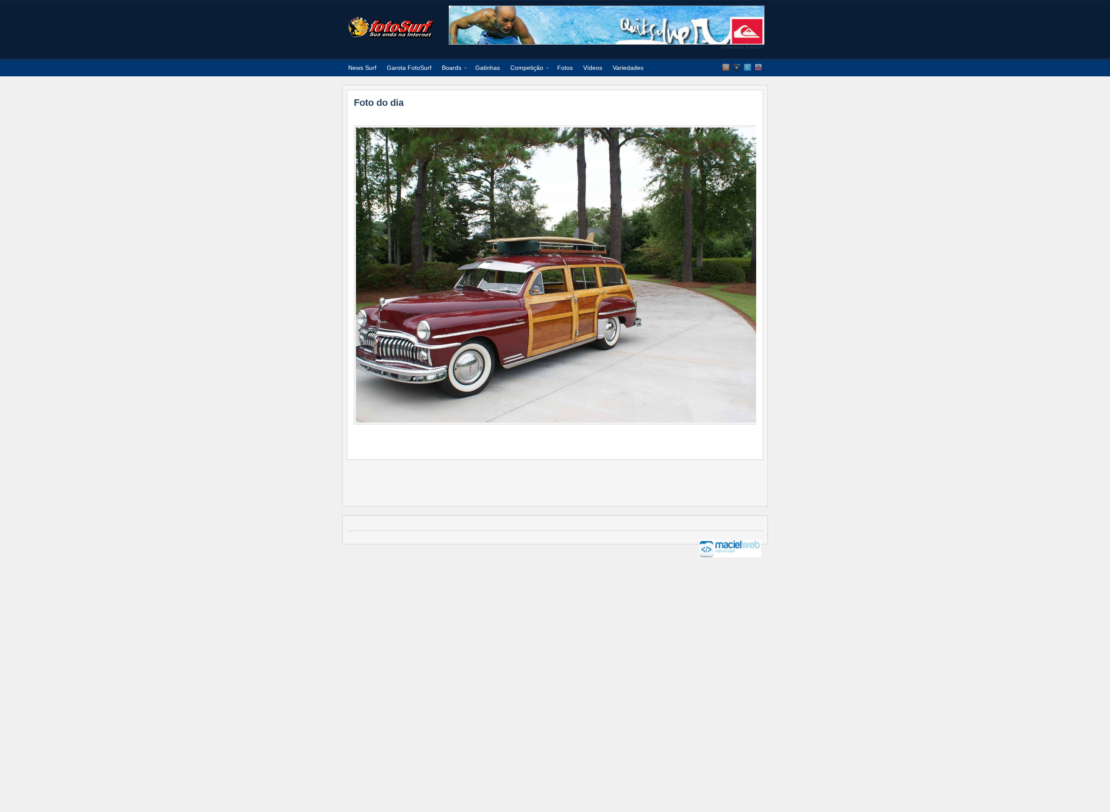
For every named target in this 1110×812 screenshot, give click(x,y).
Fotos (565, 67)
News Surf (362, 67)
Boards (449, 69)
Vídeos (592, 67)
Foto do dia (379, 102)
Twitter (747, 67)
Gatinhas (487, 67)
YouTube (758, 67)
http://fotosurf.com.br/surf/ (390, 27)
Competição (524, 69)
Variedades (628, 67)
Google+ (736, 67)
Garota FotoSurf (409, 67)
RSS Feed (726, 67)
